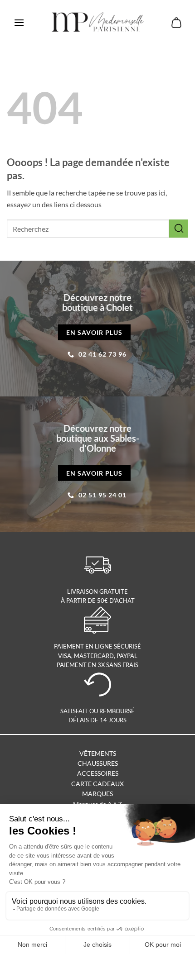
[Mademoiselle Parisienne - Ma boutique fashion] (97, 22)
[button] (19, 22)
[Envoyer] (178, 228)
